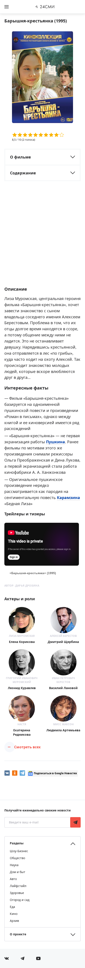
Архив (14, 921)
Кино (13, 914)
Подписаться (75, 822)
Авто (13, 879)
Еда (12, 907)
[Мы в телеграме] (22, 958)
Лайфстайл (18, 886)
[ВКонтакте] (7, 773)
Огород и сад (19, 900)
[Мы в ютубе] (38, 958)
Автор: (21, 585)
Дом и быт (17, 872)
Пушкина (55, 441)
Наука (14, 865)
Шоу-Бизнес (19, 851)
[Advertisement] (42, 237)
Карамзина (68, 497)
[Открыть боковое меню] (6, 6)
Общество (17, 858)
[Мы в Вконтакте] (6, 958)
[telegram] (22, 773)
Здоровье (17, 893)
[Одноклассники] (14, 773)
